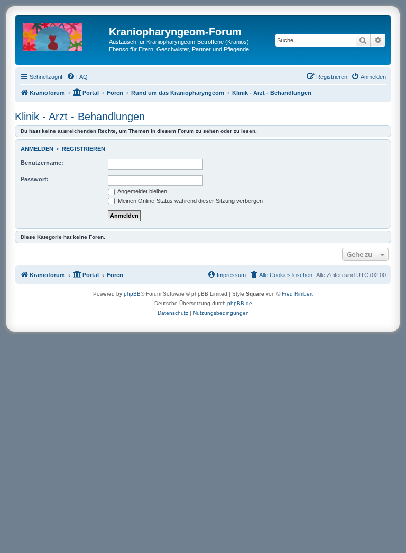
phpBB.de (239, 303)
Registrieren (83, 149)
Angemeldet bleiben (141, 191)
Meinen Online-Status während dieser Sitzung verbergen (189, 201)
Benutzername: (42, 162)
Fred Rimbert (297, 294)
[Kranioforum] (63, 35)
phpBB (132, 294)
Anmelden (37, 149)
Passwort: (35, 179)
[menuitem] (77, 76)
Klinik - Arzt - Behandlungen (80, 116)
